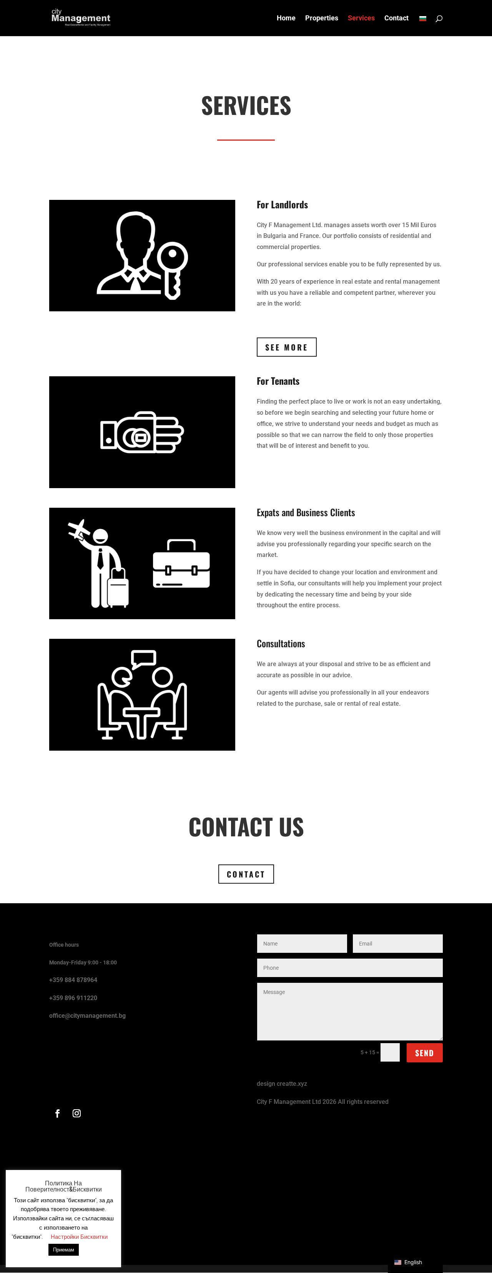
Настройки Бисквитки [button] (79, 1236)
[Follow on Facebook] (57, 1113)
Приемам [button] (63, 1250)
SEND (424, 1053)
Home (286, 18)
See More (286, 347)
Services (361, 18)
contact (246, 874)
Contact (396, 18)
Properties (321, 18)
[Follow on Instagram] (76, 1113)
